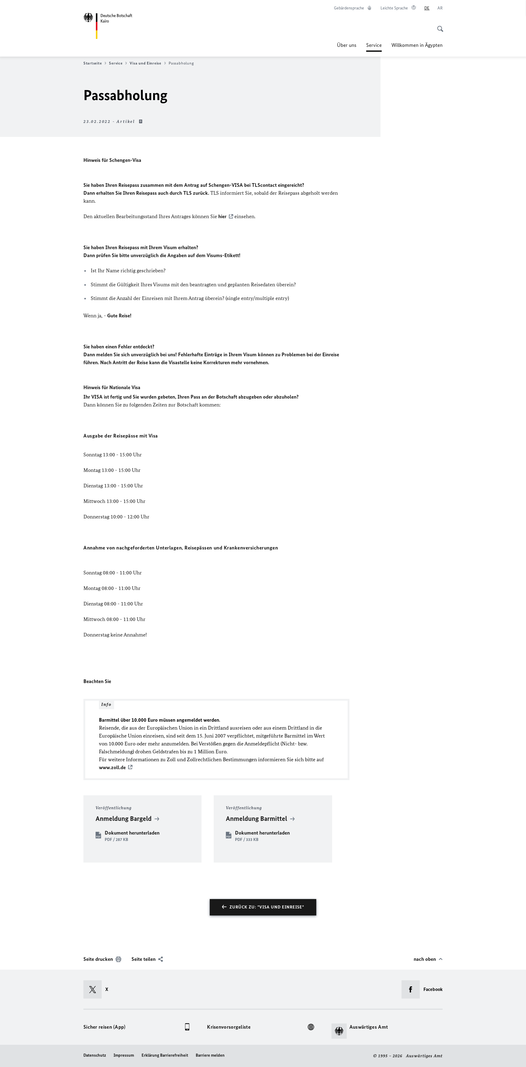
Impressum (124, 1055)
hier (222, 216)
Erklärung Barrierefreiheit (165, 1055)
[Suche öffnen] (438, 25)
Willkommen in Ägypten (417, 45)
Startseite (92, 63)
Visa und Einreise (145, 63)
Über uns (346, 45)
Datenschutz (94, 1055)
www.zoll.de (112, 767)
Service (374, 47)
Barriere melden (210, 1055)
